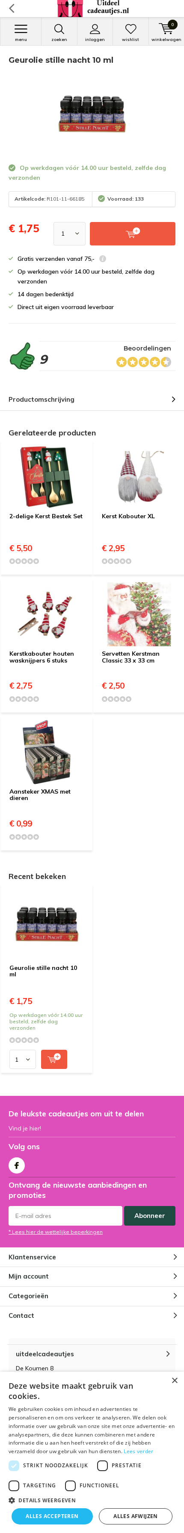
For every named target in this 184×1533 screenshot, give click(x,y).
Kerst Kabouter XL (128, 516)
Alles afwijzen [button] (135, 1516)
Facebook (17, 1165)
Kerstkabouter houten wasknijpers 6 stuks (41, 657)
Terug (11, 8)
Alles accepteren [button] (52, 1516)
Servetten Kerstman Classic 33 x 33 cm (131, 657)
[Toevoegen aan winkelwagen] (54, 1059)
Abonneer (149, 1216)
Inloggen (95, 39)
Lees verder (138, 1451)
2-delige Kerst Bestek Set (46, 516)
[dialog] (92, 1452)
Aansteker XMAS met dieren (40, 795)
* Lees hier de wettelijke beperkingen (56, 1232)
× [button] (174, 1381)
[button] (92, 1500)
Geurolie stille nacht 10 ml (43, 971)
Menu (21, 39)
